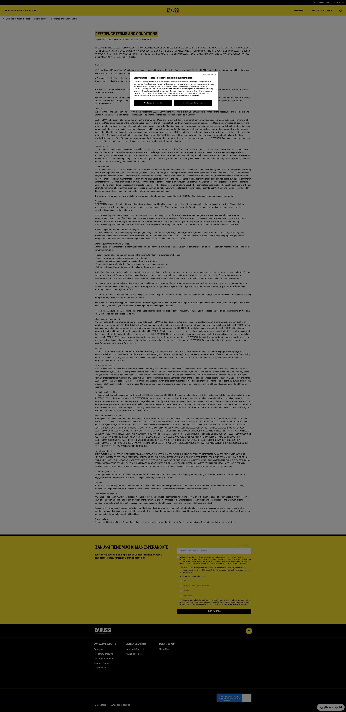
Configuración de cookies (153, 103)
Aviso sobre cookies (170, 96)
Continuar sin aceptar (208, 74)
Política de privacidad (191, 96)
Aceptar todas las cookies (193, 103)
